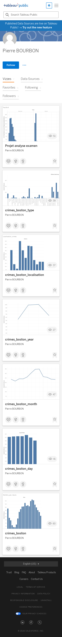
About (32, 572)
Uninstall (46, 600)
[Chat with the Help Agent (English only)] (49, 5)
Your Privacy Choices (34, 614)
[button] (22, 622)
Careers (24, 579)
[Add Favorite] (55, 162)
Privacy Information (23, 594)
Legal (20, 587)
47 (54, 394)
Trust (9, 572)
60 (54, 523)
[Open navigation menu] (56, 5)
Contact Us (37, 579)
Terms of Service (35, 587)
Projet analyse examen (21, 146)
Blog (16, 572)
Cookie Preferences (31, 607)
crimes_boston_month (21, 404)
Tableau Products (47, 572)
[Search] (6, 14)
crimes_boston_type (19, 210)
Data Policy (43, 594)
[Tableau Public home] (16, 5)
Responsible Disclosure (24, 600)
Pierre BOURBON (14, 150)
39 (54, 200)
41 (54, 459)
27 (54, 329)
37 (54, 265)
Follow (11, 65)
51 (54, 136)
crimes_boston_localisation (24, 275)
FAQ (24, 572)
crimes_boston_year (19, 339)
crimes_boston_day (19, 469)
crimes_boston (15, 533)
